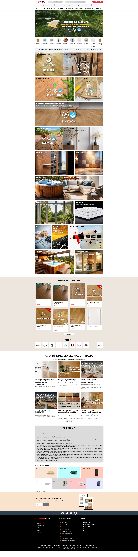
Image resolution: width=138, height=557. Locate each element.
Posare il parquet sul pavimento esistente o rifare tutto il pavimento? (91, 381)
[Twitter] (66, 513)
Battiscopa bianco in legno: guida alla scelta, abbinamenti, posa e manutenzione (44, 382)
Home (44, 8)
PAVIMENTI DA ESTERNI (100, 8)
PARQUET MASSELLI (60, 8)
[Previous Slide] (37, 23)
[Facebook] (62, 513)
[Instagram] (75, 513)
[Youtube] (71, 513)
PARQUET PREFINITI (51, 8)
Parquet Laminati (79, 8)
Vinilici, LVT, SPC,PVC (89, 8)
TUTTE (37, 8)
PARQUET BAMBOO (70, 8)
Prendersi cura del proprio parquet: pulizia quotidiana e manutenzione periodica (91, 412)
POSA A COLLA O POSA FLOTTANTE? (43, 411)
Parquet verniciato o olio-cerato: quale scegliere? (67, 380)
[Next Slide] (101, 23)
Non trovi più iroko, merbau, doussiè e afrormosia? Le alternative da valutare (68, 412)
